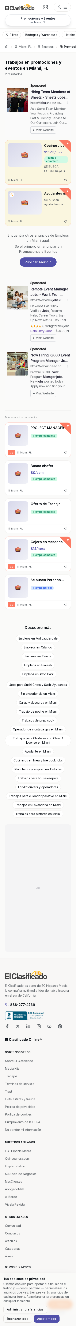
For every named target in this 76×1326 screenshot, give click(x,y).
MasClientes (13, 1181)
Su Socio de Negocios (21, 1174)
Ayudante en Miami (38, 751)
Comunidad (13, 1225)
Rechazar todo (17, 1318)
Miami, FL (25, 46)
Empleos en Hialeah (38, 665)
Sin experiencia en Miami (38, 693)
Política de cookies (18, 1114)
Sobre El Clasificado (19, 1061)
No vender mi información (23, 1129)
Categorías (12, 1248)
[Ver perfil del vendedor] (12, 194)
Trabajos (11, 1076)
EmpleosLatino (15, 1166)
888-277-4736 (22, 1005)
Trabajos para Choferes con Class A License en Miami (38, 740)
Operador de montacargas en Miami (38, 729)
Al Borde (11, 1197)
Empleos (48, 46)
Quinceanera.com (17, 1158)
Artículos (11, 1241)
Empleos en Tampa (38, 656)
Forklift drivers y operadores (38, 787)
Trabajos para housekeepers (38, 778)
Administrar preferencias (25, 1309)
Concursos (12, 1233)
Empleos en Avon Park (38, 674)
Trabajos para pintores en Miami (38, 814)
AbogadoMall (14, 1189)
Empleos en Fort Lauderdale (38, 638)
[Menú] (62, 7)
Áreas (9, 1256)
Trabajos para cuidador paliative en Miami (38, 796)
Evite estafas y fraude (20, 1099)
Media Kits (12, 1068)
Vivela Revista (15, 1204)
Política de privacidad (20, 1107)
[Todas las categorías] (45, 7)
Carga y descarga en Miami (38, 702)
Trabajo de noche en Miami (38, 711)
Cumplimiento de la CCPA (22, 1122)
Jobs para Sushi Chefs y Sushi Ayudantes (38, 684)
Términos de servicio (19, 1084)
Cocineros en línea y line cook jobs (38, 760)
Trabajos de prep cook (38, 720)
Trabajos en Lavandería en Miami (38, 805)
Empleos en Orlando (38, 647)
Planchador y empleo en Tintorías (38, 769)
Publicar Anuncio (38, 262)
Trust (8, 1091)
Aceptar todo (46, 1318)
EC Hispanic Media (18, 1151)
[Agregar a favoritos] (65, 180)
